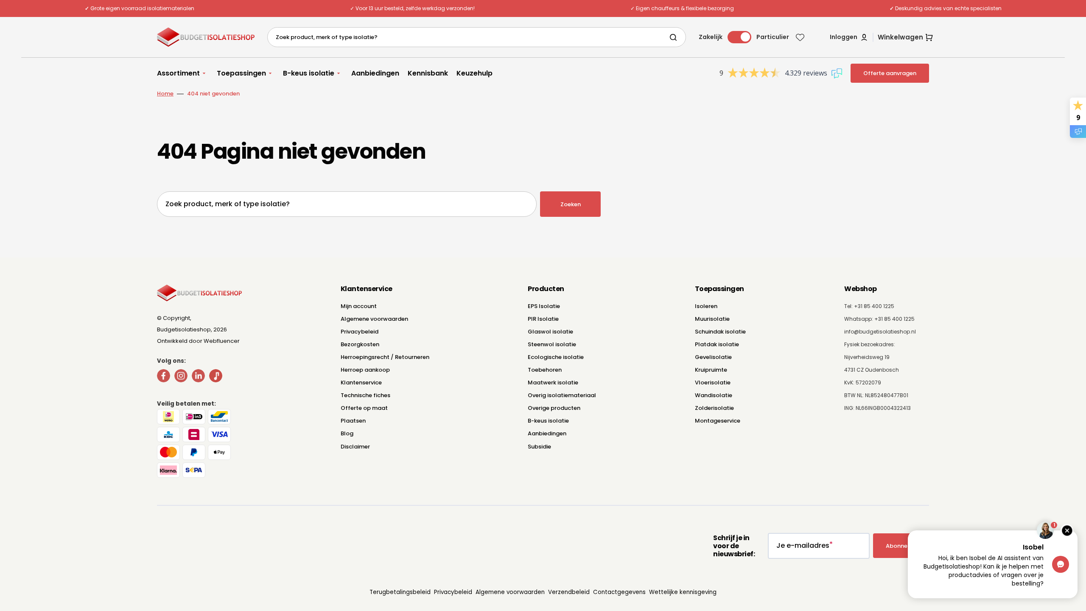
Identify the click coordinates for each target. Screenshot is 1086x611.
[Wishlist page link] (800, 37)
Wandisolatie (713, 395)
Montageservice (717, 421)
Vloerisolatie (713, 382)
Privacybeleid (359, 332)
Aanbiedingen (547, 433)
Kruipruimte (711, 370)
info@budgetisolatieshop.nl (880, 331)
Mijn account (359, 306)
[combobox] (476, 37)
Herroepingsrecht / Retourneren (385, 357)
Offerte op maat (364, 408)
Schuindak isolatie (720, 332)
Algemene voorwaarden (374, 319)
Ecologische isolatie (556, 357)
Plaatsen (353, 421)
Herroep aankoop (365, 370)
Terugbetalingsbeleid (400, 592)
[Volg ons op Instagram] (181, 377)
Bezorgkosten (360, 344)
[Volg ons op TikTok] (215, 377)
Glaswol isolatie (550, 332)
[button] (849, 37)
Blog (347, 433)
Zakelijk (710, 37)
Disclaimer (355, 447)
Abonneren (901, 546)
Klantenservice (361, 382)
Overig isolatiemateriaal (562, 395)
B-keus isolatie (548, 421)
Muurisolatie (712, 319)
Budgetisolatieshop (184, 329)
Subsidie (539, 447)
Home (165, 94)
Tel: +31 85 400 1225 (869, 306)
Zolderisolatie (714, 408)
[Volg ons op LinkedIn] (198, 377)
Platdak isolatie (717, 344)
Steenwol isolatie (552, 344)
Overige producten (554, 408)
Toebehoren (545, 370)
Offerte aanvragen (889, 73)
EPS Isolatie (544, 306)
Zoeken (570, 204)
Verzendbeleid (569, 592)
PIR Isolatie (543, 319)
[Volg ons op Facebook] (163, 377)
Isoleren (706, 306)
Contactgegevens (619, 592)
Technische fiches (365, 395)
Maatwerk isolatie (553, 382)
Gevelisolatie (713, 357)
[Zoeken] (675, 37)
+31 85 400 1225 (894, 318)
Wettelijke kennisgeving (683, 592)
